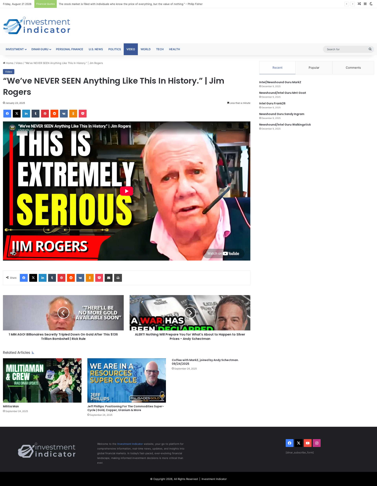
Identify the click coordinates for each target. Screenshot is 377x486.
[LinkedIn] (26, 114)
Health (174, 49)
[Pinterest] (45, 114)
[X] (17, 114)
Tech (160, 49)
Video (130, 49)
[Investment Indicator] (36, 26)
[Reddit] (54, 114)
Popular (314, 67)
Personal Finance (69, 49)
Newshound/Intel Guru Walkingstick (285, 125)
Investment (15, 49)
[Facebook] (7, 114)
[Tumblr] (35, 114)
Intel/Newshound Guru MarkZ (280, 82)
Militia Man (11, 406)
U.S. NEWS (96, 49)
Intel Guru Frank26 (272, 103)
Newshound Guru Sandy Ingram (281, 114)
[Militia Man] (42, 380)
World (146, 49)
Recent (277, 67)
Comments (353, 67)
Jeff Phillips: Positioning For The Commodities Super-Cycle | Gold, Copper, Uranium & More (125, 408)
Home (9, 63)
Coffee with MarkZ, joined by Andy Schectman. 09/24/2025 (205, 362)
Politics (114, 49)
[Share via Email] (109, 278)
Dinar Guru (39, 49)
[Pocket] (83, 114)
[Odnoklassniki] (73, 114)
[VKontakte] (64, 114)
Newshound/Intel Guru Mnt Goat (282, 93)
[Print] (118, 278)
